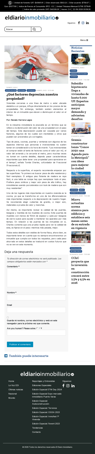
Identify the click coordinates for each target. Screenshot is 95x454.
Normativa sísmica (78, 193)
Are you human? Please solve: (21, 328)
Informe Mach (76, 251)
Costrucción (76, 248)
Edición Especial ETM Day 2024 (47, 389)
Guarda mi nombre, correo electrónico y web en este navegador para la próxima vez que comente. (32, 322)
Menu (83, 40)
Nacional (21, 90)
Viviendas (31, 90)
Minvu (82, 190)
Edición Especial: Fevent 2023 (46, 423)
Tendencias (37, 428)
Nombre (11, 292)
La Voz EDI (13, 385)
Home (11, 381)
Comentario (13, 266)
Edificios (74, 190)
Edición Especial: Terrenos (44, 408)
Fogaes (73, 71)
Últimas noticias (15, 389)
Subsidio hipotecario (79, 74)
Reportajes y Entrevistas (43, 381)
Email (9, 305)
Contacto (36, 432)
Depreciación (11, 90)
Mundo (11, 398)
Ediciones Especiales (41, 385)
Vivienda (74, 77)
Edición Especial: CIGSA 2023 (46, 412)
